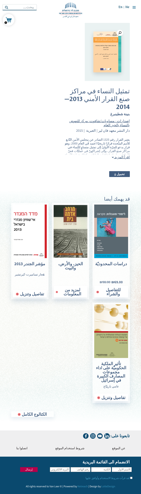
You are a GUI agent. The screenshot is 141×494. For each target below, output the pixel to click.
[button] (120, 33)
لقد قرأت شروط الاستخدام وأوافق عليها (107, 478)
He (127, 7)
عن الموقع (118, 448)
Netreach (83, 486)
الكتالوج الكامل (34, 414)
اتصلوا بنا (22, 448)
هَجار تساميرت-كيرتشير (30, 274)
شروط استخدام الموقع (69, 448)
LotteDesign (108, 486)
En (120, 7)
